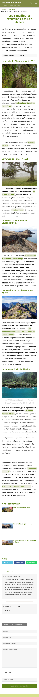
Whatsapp (32, 562)
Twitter (8, 562)
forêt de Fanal (17, 210)
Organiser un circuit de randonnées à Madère (24, 541)
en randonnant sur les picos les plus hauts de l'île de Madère (18, 331)
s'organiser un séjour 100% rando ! (16, 486)
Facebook (20, 562)
